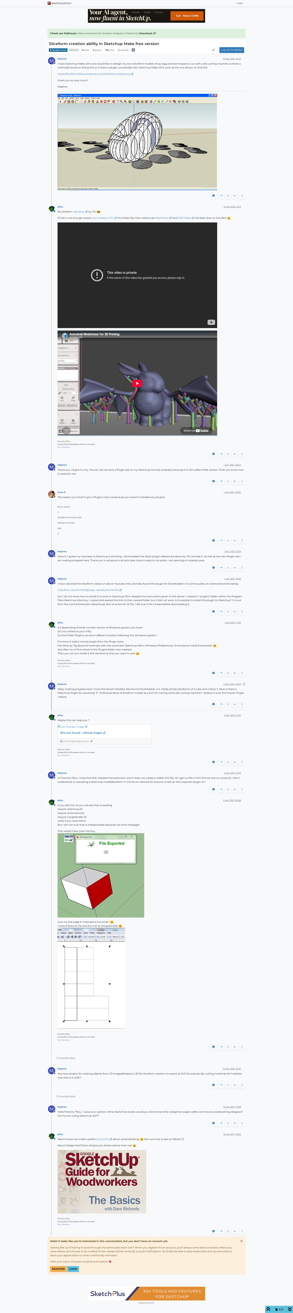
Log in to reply (231, 50)
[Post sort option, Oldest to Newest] (213, 50)
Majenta (62, 58)
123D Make (184, 217)
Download (146, 33)
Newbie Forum (59, 50)
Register (58, 1269)
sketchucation (61, 3)
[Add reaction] (213, 196)
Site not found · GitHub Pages (81, 733)
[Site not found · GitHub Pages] (104, 727)
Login (73, 1269)
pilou (60, 206)
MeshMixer (162, 217)
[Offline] (53, 208)
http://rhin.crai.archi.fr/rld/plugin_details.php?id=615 (88, 590)
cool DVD (103, 1139)
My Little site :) (63, 447)
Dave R (61, 492)
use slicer (79, 211)
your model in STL (103, 217)
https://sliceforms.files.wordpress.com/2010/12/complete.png (94, 74)
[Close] (241, 1241)
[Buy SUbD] (146, 1293)
